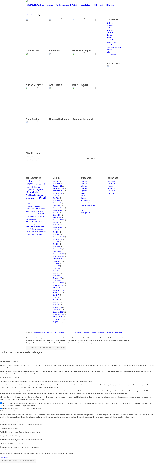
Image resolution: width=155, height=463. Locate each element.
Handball (110, 40)
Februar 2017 (57, 307)
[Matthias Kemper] (84, 20)
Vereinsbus (111, 181)
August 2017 (57, 292)
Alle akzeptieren (32, 347)
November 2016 (58, 314)
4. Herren (110, 30)
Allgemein (110, 33)
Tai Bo (27, 229)
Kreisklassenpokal (31, 214)
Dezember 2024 (58, 208)
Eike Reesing (33, 153)
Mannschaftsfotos (31, 219)
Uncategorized (111, 54)
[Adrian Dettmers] (37, 54)
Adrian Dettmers (35, 84)
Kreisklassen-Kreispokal (37, 211)
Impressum (111, 188)
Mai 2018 (56, 271)
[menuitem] (30, 5)
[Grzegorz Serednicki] (84, 88)
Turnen (109, 50)
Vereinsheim (42, 231)
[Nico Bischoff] (37, 88)
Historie (28, 203)
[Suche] (39, 15)
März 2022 (56, 225)
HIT (32, 203)
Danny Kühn (32, 50)
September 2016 (58, 319)
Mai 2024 (56, 213)
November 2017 (58, 285)
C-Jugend (41, 195)
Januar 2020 (57, 251)
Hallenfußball (37, 201)
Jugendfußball (111, 42)
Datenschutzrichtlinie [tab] (7, 450)
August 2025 (57, 193)
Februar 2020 (57, 249)
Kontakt (110, 186)
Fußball (40, 198)
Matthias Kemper (81, 50)
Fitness (109, 37)
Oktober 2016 (57, 317)
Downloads (111, 191)
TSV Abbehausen (38, 332)
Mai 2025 (56, 198)
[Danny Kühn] (37, 20)
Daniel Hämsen (80, 84)
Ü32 (108, 52)
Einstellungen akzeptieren (9, 460)
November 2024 (58, 210)
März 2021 (56, 234)
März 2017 (56, 305)
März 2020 (56, 246)
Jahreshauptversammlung (33, 206)
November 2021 (58, 227)
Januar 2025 (57, 205)
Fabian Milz (55, 50)
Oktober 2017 (57, 288)
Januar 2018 (57, 280)
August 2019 (57, 261)
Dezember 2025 (58, 188)
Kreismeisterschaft (31, 216)
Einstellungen (61, 347)
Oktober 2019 (57, 259)
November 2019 (58, 256)
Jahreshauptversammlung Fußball (35, 208)
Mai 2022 (56, 222)
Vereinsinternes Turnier (32, 234)
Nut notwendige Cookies (46, 347)
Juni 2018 (56, 268)
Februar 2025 (57, 203)
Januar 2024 (57, 215)
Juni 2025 (56, 195)
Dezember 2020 (58, 237)
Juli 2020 (56, 242)
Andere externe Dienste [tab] (7, 411)
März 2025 (56, 200)
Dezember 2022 (58, 220)
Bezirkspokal (31, 195)
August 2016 (57, 322)
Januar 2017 (57, 309)
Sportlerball (37, 224)
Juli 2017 (56, 295)
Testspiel (33, 229)
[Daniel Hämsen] (84, 54)
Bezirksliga (33, 192)
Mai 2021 (56, 232)
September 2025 (58, 191)
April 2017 (56, 302)
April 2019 (56, 266)
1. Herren (110, 23)
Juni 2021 (56, 229)
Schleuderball (29, 224)
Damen (109, 35)
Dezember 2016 (58, 312)
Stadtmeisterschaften (114, 47)
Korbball (28, 211)
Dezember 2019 (58, 254)
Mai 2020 (56, 244)
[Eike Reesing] (37, 123)
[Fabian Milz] (60, 20)
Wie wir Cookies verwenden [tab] (9, 362)
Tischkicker (40, 229)
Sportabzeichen (112, 45)
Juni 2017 (56, 297)
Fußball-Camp (30, 201)
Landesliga (40, 216)
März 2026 (56, 183)
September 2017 (58, 290)
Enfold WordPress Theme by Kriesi (54, 332)
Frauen (32, 198)
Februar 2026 (57, 186)
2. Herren (110, 25)
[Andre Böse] (60, 54)
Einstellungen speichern (27, 460)
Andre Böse (55, 84)
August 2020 (57, 239)
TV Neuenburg (34, 231)
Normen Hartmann (59, 119)
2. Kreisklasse (39, 184)
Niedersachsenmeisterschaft (36, 221)
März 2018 (56, 275)
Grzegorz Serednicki (83, 119)
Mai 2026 (56, 181)
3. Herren (110, 28)
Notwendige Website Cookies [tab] (9, 377)
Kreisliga (41, 213)
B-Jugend (38, 189)
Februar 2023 (57, 217)
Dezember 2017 (58, 283)
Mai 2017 (56, 300)
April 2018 (56, 273)
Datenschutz (112, 193)
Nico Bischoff (33, 119)
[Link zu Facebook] (26, 25)
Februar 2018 (57, 278)
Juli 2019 (56, 263)
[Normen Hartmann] (60, 88)
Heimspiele (111, 183)
